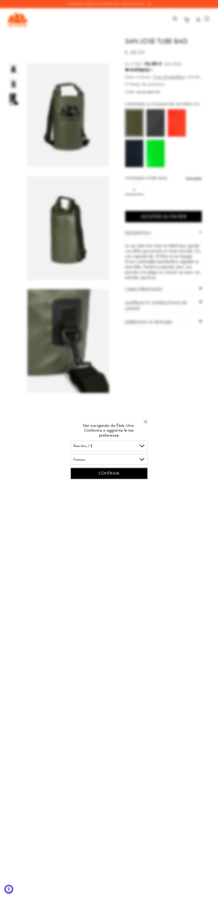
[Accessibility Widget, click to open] (8, 889)
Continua (109, 473)
